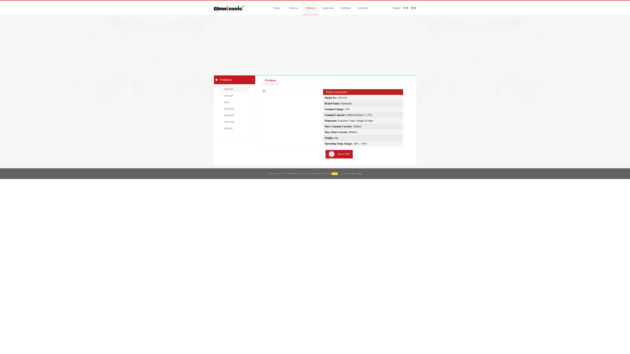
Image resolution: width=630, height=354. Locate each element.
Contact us (362, 8)
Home (277, 8)
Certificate (345, 8)
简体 (406, 8)
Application (328, 8)
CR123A (228, 89)
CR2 (226, 102)
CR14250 (229, 109)
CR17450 (229, 122)
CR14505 (229, 115)
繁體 (413, 8)
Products (310, 8)
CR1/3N (228, 128)
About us (293, 8)
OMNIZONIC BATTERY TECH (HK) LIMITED (229, 5)
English (397, 8)
